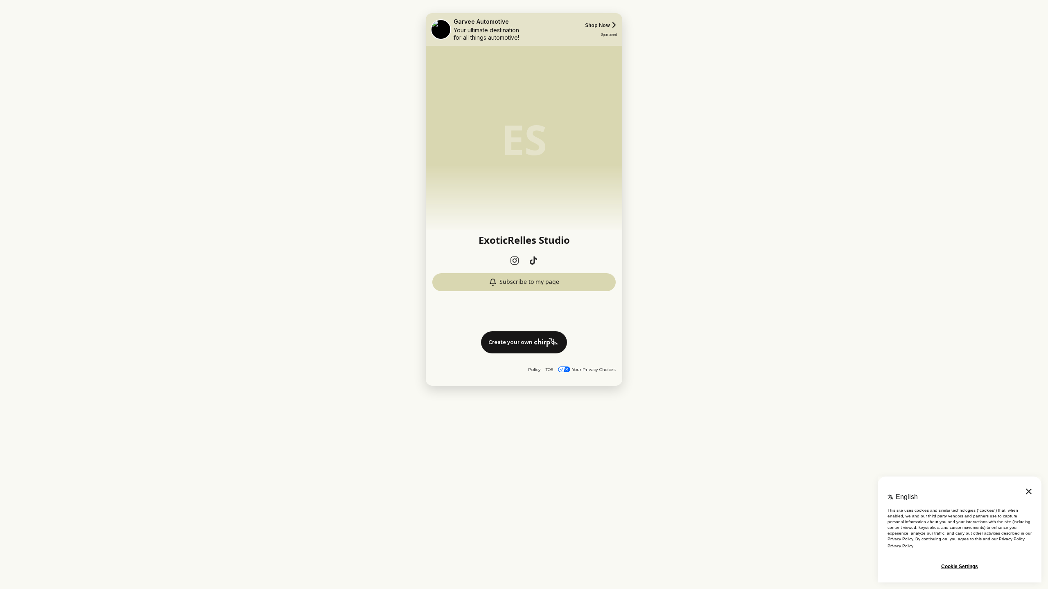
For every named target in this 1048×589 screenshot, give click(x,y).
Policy (534, 369)
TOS (549, 369)
